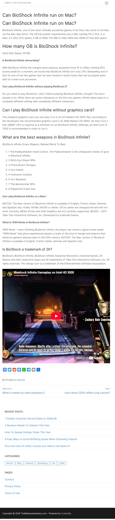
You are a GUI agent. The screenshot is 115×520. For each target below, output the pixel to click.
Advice (21, 379)
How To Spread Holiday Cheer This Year (28, 432)
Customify (66, 513)
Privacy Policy (13, 486)
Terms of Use (12, 493)
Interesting (42, 463)
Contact (9, 479)
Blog (19, 463)
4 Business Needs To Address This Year (27, 425)
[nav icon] (106, 3)
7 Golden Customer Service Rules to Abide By (31, 418)
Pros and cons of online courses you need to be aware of (37, 445)
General (29, 463)
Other (62, 463)
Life (53, 463)
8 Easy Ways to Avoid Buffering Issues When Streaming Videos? (41, 439)
